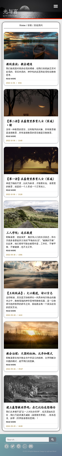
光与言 (10, 11)
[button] (55, 6)
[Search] (52, 439)
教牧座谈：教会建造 (19, 64)
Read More (11, 79)
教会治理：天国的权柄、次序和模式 (29, 353)
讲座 (30, 25)
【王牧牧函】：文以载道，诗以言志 (29, 293)
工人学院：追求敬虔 (19, 232)
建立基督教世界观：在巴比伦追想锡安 (30, 407)
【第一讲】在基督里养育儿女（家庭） (30, 179)
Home (22, 25)
